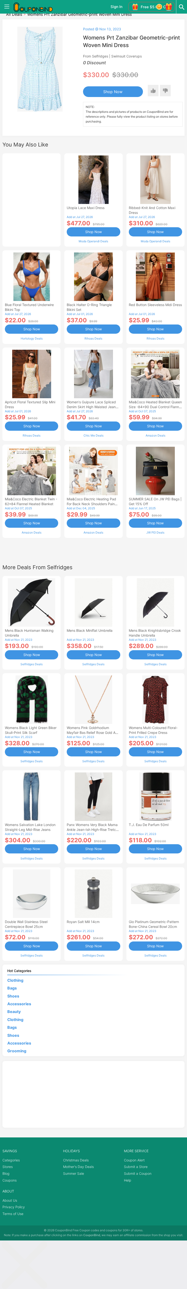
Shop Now (112, 91)
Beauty (14, 1011)
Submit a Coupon (137, 1173)
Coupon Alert (134, 1160)
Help (127, 1180)
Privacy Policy (13, 1207)
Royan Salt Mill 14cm (83, 922)
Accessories (19, 1003)
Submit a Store (136, 1167)
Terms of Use (12, 1214)
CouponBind (91, 1235)
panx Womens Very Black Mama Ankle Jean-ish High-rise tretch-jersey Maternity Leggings (93, 829)
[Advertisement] (31, 199)
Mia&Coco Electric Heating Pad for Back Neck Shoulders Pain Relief (91, 504)
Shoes (13, 996)
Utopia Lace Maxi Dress (85, 208)
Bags (12, 988)
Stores (7, 1167)
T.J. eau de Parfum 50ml (148, 825)
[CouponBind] (36, 7)
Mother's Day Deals (78, 1167)
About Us (9, 1200)
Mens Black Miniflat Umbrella (89, 630)
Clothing (15, 980)
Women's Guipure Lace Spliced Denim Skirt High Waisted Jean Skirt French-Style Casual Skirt (91, 407)
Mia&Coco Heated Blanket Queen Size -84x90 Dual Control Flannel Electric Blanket (155, 407)
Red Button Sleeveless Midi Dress (155, 305)
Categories (11, 1160)
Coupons (9, 1180)
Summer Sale (73, 1173)
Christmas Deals (76, 1160)
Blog (5, 1173)
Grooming (16, 1050)
